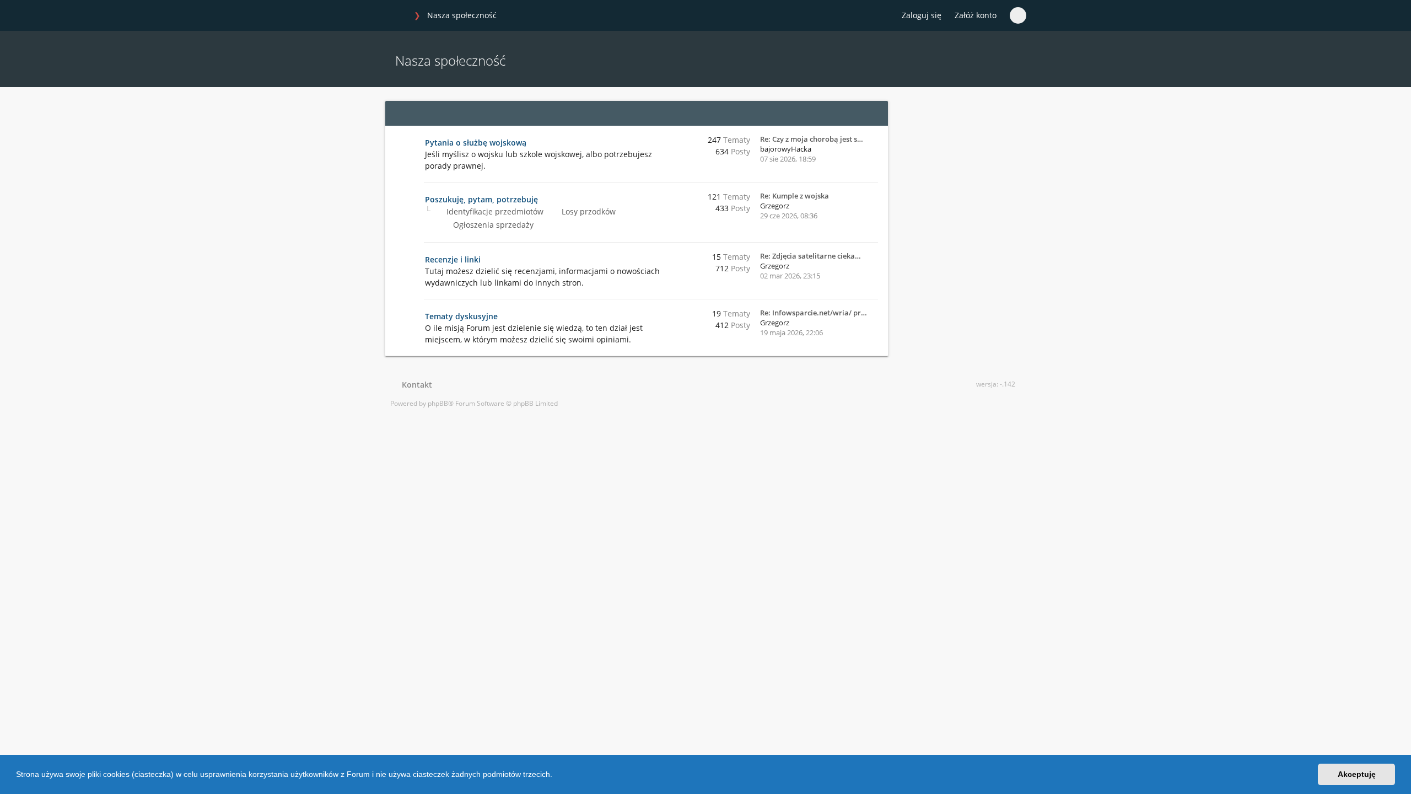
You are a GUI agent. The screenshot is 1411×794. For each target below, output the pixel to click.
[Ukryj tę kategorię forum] (874, 113)
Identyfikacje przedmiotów (493, 211)
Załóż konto (976, 15)
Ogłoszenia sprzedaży (492, 224)
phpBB (438, 403)
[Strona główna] (396, 16)
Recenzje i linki (453, 259)
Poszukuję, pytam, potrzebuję (481, 199)
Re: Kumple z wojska (794, 196)
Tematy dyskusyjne (461, 316)
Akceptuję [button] (1357, 774)
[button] (556, 775)
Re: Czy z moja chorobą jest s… (811, 139)
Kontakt (414, 384)
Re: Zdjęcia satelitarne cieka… (810, 256)
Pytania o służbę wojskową (475, 142)
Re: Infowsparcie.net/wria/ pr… (813, 313)
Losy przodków (587, 211)
